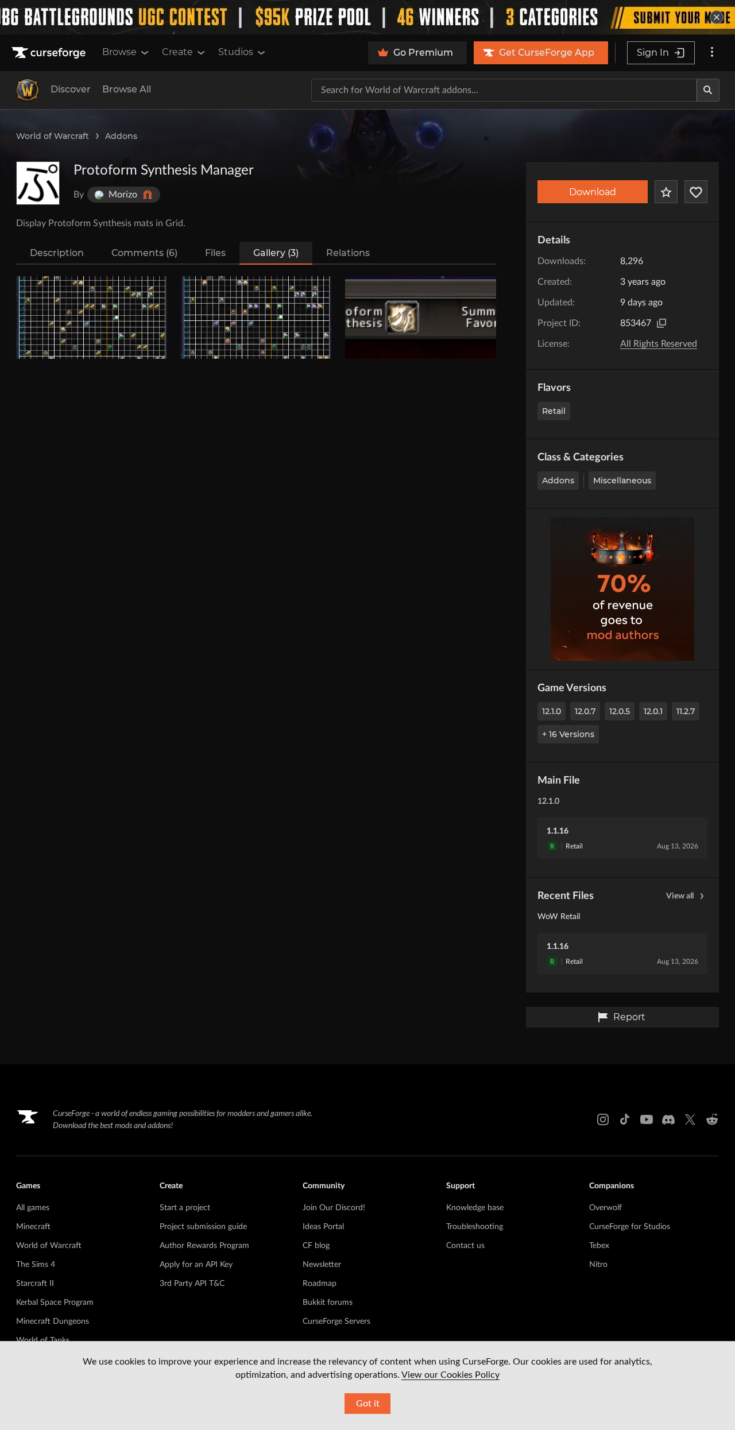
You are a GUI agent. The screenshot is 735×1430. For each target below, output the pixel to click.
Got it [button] (368, 1403)
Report (629, 1017)
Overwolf (605, 1208)
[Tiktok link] (625, 1119)
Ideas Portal (323, 1227)
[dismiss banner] (717, 17)
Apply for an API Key (196, 1265)
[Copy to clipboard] (661, 323)
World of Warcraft (52, 136)
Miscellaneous (622, 480)
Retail (554, 411)
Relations (348, 252)
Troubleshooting (474, 1227)
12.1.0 (551, 711)
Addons (121, 136)
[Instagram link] (603, 1119)
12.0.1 (653, 711)
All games (32, 1208)
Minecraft (33, 1227)
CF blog (316, 1246)
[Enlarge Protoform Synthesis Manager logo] (38, 183)
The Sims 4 (35, 1265)
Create (177, 51)
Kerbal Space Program (55, 1303)
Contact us (465, 1246)
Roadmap (319, 1284)
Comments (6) (144, 252)
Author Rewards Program (204, 1246)
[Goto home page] (49, 53)
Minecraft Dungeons (52, 1321)
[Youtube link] (646, 1119)
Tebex (599, 1246)
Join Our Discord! (334, 1208)
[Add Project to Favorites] (666, 191)
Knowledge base (475, 1208)
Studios (235, 51)
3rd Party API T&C (192, 1284)
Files (215, 252)
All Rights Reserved (658, 343)
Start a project (185, 1208)
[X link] (690, 1119)
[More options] (712, 52)
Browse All (126, 89)
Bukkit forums (328, 1303)
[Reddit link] (712, 1119)
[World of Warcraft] (27, 90)
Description (57, 252)
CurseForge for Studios (629, 1227)
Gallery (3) (276, 252)
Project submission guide (203, 1227)
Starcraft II (35, 1284)
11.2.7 (685, 711)
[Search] (708, 90)
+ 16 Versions (568, 734)
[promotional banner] (367, 17)
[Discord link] (668, 1119)
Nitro (598, 1265)
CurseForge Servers (336, 1321)
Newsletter (322, 1265)
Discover (71, 89)
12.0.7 (585, 711)
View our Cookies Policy (450, 1374)
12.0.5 (619, 711)
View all (680, 896)
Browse (119, 51)
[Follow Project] (695, 191)
